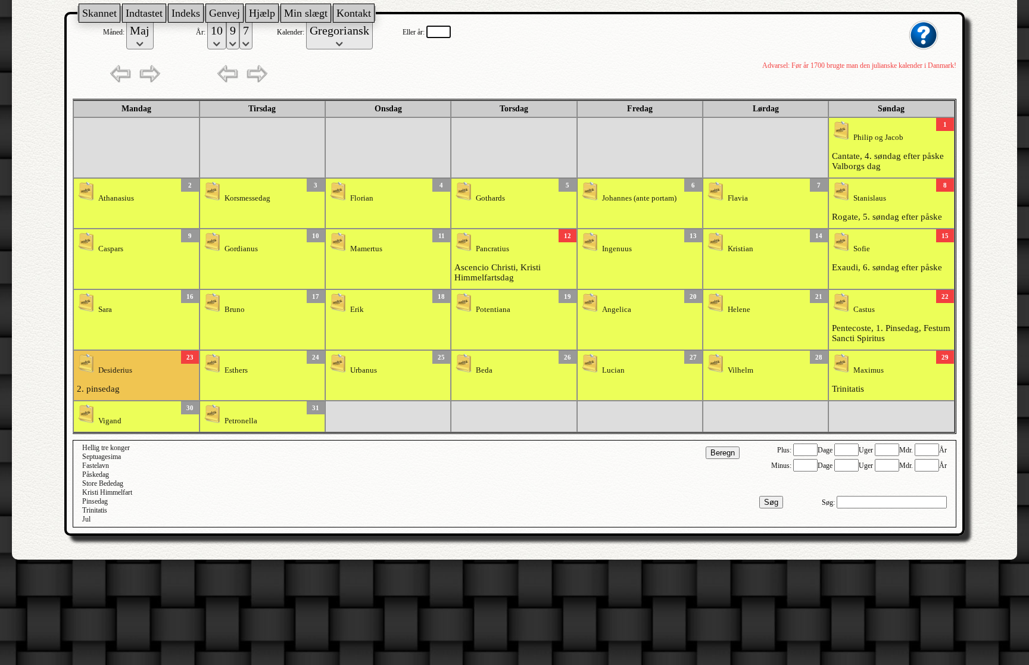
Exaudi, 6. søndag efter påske (887, 267)
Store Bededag (102, 483)
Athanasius (116, 198)
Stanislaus (869, 198)
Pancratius (492, 249)
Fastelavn (95, 465)
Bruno (234, 309)
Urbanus (363, 370)
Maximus (868, 370)
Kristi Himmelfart (107, 492)
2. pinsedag (98, 389)
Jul (86, 519)
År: (201, 32)
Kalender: (291, 32)
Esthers (236, 370)
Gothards (490, 198)
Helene (739, 309)
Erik (357, 309)
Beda (484, 370)
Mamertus (366, 249)
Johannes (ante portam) (639, 198)
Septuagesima (101, 456)
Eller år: (414, 32)
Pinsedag (95, 501)
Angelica (616, 309)
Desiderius (115, 370)
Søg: (829, 502)
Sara (105, 309)
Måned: (114, 32)
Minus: (782, 465)
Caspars (110, 249)
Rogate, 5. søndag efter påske (887, 216)
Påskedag (95, 474)
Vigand (109, 421)
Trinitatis (848, 389)
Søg (771, 502)
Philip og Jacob (878, 137)
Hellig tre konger (106, 448)
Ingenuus (617, 249)
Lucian (613, 370)
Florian (361, 198)
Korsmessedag (247, 198)
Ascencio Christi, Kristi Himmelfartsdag (497, 272)
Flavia (738, 198)
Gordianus (241, 249)
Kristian (740, 249)
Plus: (785, 450)
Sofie (861, 249)
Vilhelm (740, 370)
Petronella (240, 421)
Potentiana (493, 309)
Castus (864, 309)
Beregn (722, 452)
